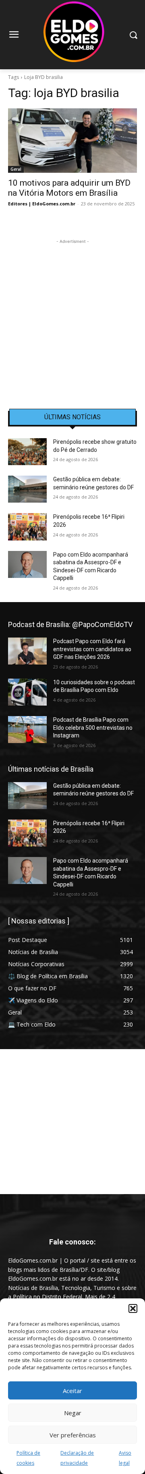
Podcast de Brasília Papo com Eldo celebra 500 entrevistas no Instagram (93, 727)
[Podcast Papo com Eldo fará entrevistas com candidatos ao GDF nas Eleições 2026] (27, 651)
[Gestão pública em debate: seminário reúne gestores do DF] (27, 489)
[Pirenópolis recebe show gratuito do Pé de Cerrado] (27, 451)
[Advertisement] (72, 318)
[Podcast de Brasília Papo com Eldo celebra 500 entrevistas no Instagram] (27, 729)
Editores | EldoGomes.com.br (41, 204)
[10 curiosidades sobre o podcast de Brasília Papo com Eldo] (27, 692)
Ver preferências (73, 1435)
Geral (15, 169)
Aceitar (72, 1391)
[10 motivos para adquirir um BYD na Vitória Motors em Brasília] (72, 140)
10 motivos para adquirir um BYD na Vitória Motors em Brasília (69, 188)
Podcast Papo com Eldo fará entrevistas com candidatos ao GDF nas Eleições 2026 (92, 649)
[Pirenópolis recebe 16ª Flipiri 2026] (27, 526)
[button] (133, 1308)
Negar (72, 1413)
